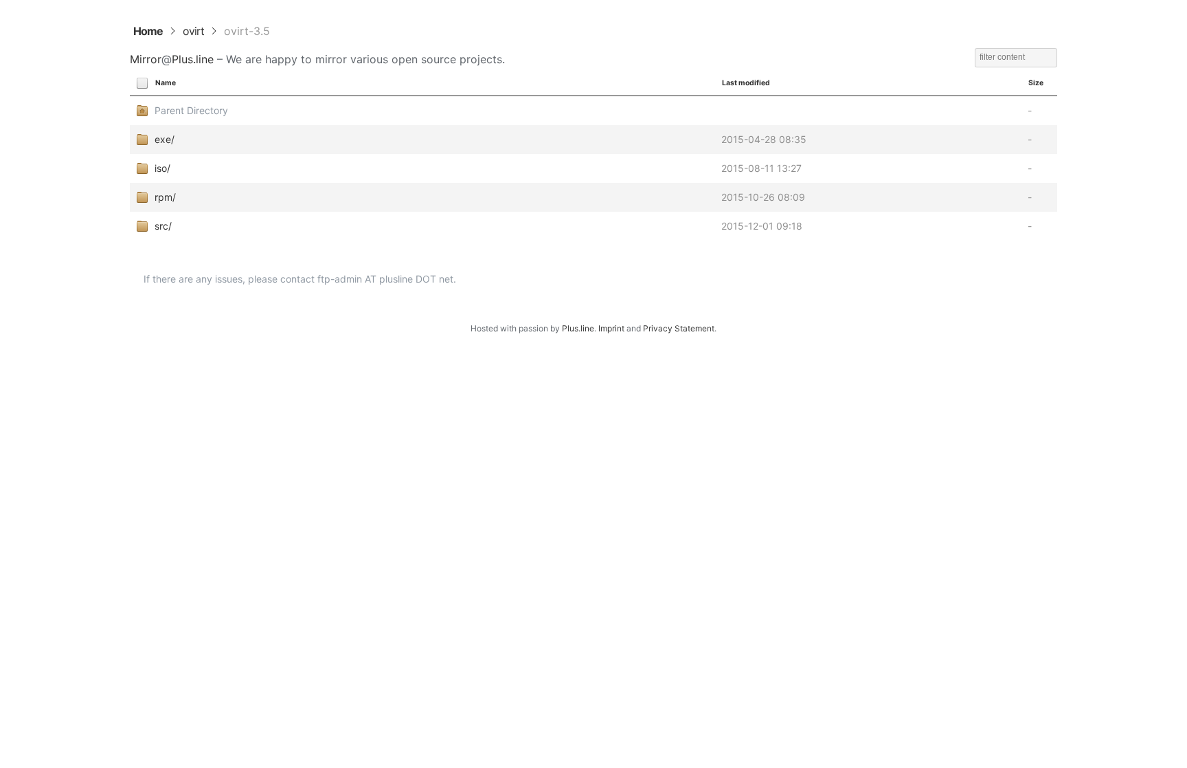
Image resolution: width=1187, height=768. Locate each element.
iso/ (162, 168)
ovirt (193, 31)
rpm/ (165, 197)
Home (148, 31)
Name (165, 82)
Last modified (746, 82)
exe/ (164, 139)
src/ (163, 226)
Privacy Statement (678, 328)
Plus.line (193, 59)
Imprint (611, 328)
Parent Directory (191, 110)
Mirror (145, 59)
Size (1035, 82)
